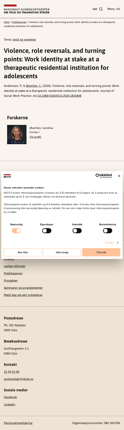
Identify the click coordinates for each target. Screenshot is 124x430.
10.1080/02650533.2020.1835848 (59, 95)
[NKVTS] (26, 8)
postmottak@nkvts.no (18, 379)
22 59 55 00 (11, 371)
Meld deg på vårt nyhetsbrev (23, 295)
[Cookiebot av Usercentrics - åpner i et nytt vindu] (98, 176)
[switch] (46, 230)
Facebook (10, 397)
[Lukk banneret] (119, 176)
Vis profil (35, 137)
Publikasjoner (19, 22)
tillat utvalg (62, 252)
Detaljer (109, 242)
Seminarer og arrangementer (23, 288)
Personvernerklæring (18, 423)
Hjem (7, 22)
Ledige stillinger (15, 266)
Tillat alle (101, 252)
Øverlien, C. (34, 86)
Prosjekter (11, 280)
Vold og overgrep (24, 39)
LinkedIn (9, 404)
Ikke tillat (23, 252)
